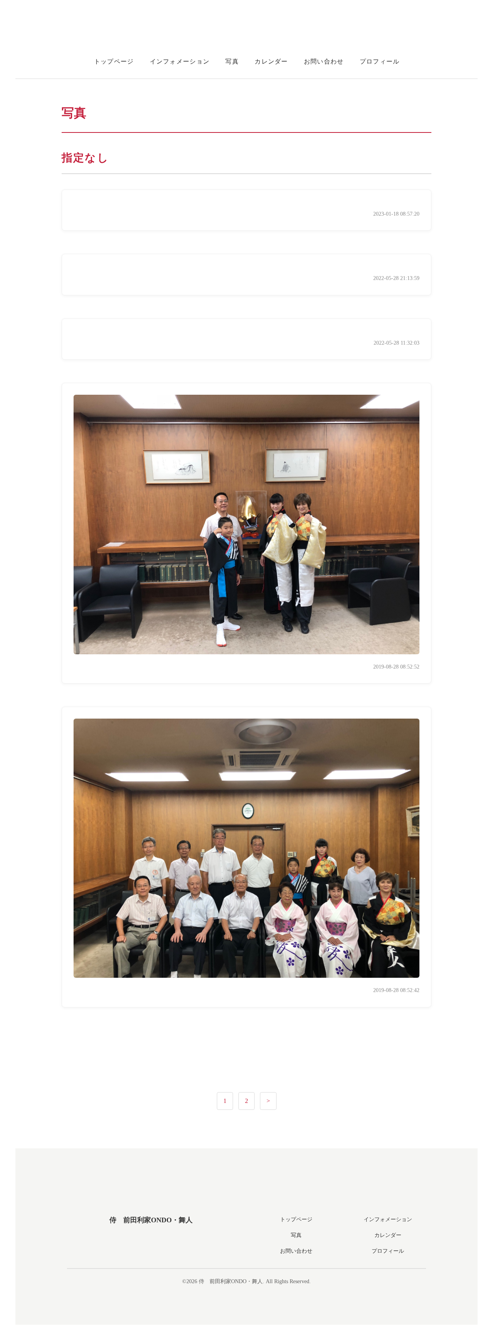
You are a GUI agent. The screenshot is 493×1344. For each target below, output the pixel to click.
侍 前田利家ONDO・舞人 (151, 1220)
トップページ (114, 61)
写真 (232, 61)
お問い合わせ (324, 61)
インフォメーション (180, 61)
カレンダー (271, 61)
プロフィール (380, 61)
